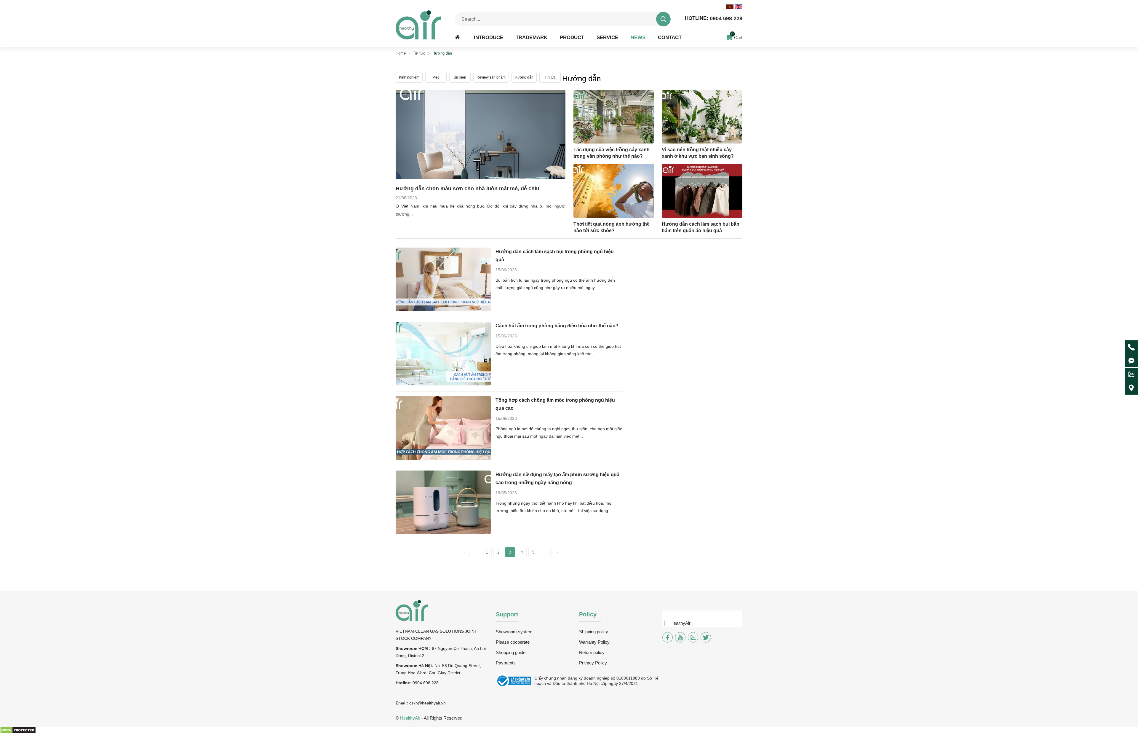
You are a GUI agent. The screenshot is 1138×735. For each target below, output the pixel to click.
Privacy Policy (593, 662)
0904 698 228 (713, 18)
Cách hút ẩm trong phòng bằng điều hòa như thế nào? (557, 325)
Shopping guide (510, 652)
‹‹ (464, 552)
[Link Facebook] (667, 637)
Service (607, 37)
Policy (588, 614)
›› (556, 552)
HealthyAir (680, 623)
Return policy (592, 652)
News (638, 37)
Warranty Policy (594, 642)
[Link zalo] (693, 637)
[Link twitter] (706, 637)
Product (572, 37)
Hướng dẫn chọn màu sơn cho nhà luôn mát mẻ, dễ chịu (467, 189)
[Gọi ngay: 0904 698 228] (1131, 347)
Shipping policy (593, 631)
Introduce (488, 37)
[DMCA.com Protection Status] (18, 732)
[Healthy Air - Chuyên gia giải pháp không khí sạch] (418, 24)
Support (507, 614)
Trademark (531, 37)
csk (412, 703)
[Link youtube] (680, 637)
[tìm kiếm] (663, 19)
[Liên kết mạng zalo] (1131, 374)
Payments (506, 662)
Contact (670, 37)
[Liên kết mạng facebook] (1131, 360)
